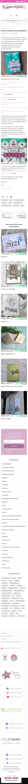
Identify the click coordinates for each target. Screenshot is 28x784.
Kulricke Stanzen (5, 605)
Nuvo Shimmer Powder (6, 205)
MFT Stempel (16, 608)
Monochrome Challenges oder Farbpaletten (14, 526)
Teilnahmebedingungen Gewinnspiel (10, 642)
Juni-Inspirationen (7, 509)
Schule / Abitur (6, 540)
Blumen (19, 578)
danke (10, 580)
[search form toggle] (16, 15)
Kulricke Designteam (20, 600)
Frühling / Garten (6, 491)
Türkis (22, 205)
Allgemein (4, 28)
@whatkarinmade (6, 188)
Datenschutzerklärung (15, 451)
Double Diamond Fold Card (8, 354)
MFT (11, 608)
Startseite (3, 633)
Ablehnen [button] (15, 778)
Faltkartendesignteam (19, 590)
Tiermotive (5, 554)
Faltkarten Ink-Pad (6, 595)
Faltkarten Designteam (6, 593)
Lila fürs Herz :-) (5, 321)
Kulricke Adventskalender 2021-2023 (11, 516)
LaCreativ (4, 523)
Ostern (4, 533)
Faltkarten (11, 28)
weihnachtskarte (21, 616)
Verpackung (4, 616)
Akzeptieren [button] (7, 778)
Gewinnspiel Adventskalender (10, 498)
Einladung (4, 202)
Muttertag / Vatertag (8, 530)
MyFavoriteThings (5, 610)
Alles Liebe (13, 578)
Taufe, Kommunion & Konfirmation (11, 547)
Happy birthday (15, 598)
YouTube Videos (6, 568)
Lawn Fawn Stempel (18, 202)
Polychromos (4, 613)
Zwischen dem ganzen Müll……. (9, 289)
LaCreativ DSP (5, 608)
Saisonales (5, 536)
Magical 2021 (4, 256)
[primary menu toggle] (11, 15)
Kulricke (4, 512)
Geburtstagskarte (5, 598)
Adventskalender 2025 (8, 474)
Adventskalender (6, 464)
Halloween (5, 502)
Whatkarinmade (5, 33)
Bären (11, 200)
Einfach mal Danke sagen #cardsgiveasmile (11, 386)
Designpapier (17, 580)
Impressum (4, 639)
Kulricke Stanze (16, 603)
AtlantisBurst (4, 200)
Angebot (4, 481)
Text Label (5, 550)
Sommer (4, 543)
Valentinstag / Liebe (7, 557)
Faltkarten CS (22, 588)
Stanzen (11, 613)
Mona (23, 608)
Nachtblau (14, 610)
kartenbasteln (5, 600)
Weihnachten (5, 561)
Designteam (4, 583)
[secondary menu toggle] (1, 1)
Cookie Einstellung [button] (11, 775)
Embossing (19, 585)
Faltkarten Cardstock (13, 588)
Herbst (4, 505)
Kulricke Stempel (14, 605)
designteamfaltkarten (19, 200)
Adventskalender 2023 (8, 467)
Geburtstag (5, 495)
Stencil (17, 613)
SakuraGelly (16, 205)
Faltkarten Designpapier (7, 590)
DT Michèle (12, 585)
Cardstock (4, 580)
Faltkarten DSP (17, 593)
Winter (4, 564)
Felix (13, 595)
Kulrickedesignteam (6, 603)
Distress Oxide (5, 585)
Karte (22, 598)
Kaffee (10, 202)
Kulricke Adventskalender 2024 (10, 519)
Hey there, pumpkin (6, 418)
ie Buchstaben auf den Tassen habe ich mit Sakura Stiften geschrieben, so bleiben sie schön (14, 171)
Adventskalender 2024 (8, 471)
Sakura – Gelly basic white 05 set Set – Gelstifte (13, 108)
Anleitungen (5, 484)
